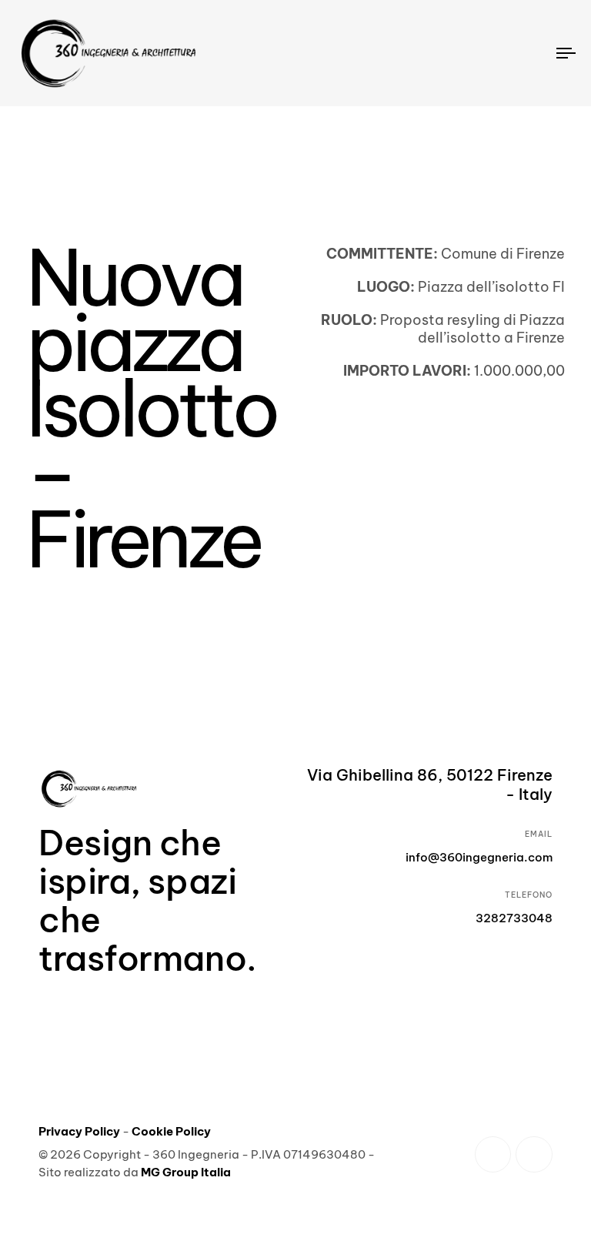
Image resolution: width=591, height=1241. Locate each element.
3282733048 (514, 918)
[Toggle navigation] (482, 53)
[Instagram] (534, 1154)
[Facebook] (493, 1154)
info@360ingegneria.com (479, 857)
